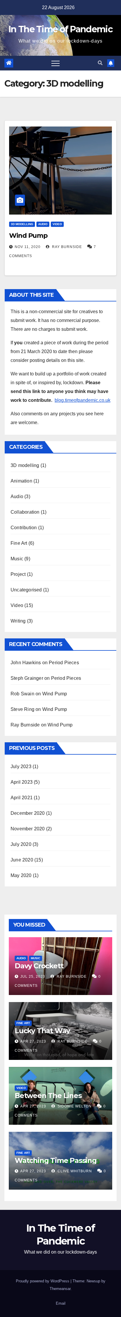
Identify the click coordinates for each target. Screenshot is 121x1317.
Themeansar (60, 1288)
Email (60, 1303)
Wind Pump (28, 236)
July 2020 (21, 844)
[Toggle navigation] (55, 63)
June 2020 (22, 859)
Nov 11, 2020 (28, 247)
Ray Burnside (66, 247)
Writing (18, 620)
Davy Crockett (39, 966)
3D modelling (22, 224)
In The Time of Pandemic (60, 29)
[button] (100, 62)
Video (57, 224)
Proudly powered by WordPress (43, 1281)
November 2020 (28, 828)
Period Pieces (64, 662)
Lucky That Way (42, 1030)
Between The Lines (48, 1095)
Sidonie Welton (74, 1106)
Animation (21, 480)
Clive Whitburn (74, 1171)
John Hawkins (26, 662)
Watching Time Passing (56, 1160)
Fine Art (19, 543)
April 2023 (22, 782)
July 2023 (21, 766)
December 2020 (28, 813)
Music (17, 558)
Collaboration (25, 512)
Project (18, 574)
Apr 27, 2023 (33, 1041)
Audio (43, 224)
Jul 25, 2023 (32, 976)
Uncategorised (26, 589)
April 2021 (22, 797)
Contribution (24, 527)
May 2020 (21, 875)
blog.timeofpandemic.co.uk (82, 400)
